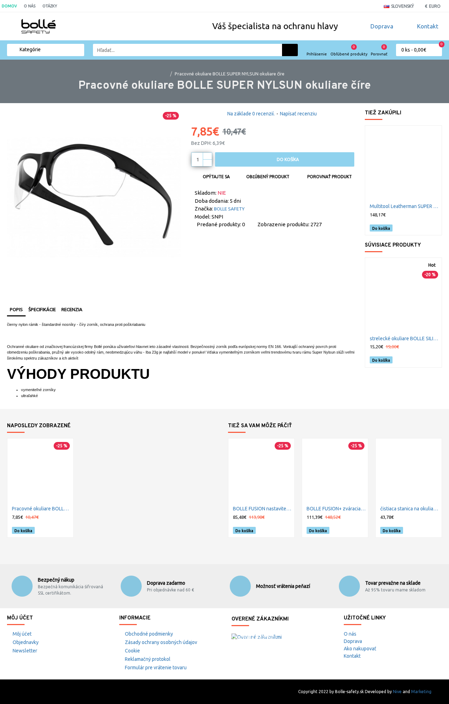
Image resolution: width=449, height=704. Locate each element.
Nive (397, 691)
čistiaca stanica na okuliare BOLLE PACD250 (410, 508)
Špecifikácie (42, 309)
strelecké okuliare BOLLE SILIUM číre (405, 338)
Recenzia (71, 309)
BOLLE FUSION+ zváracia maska (336, 508)
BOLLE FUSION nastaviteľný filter (263, 508)
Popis (16, 309)
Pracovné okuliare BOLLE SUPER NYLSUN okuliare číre (42, 508)
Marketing (421, 691)
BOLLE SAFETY (229, 208)
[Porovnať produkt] (434, 228)
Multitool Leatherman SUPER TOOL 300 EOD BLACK (405, 206)
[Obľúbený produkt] (426, 228)
